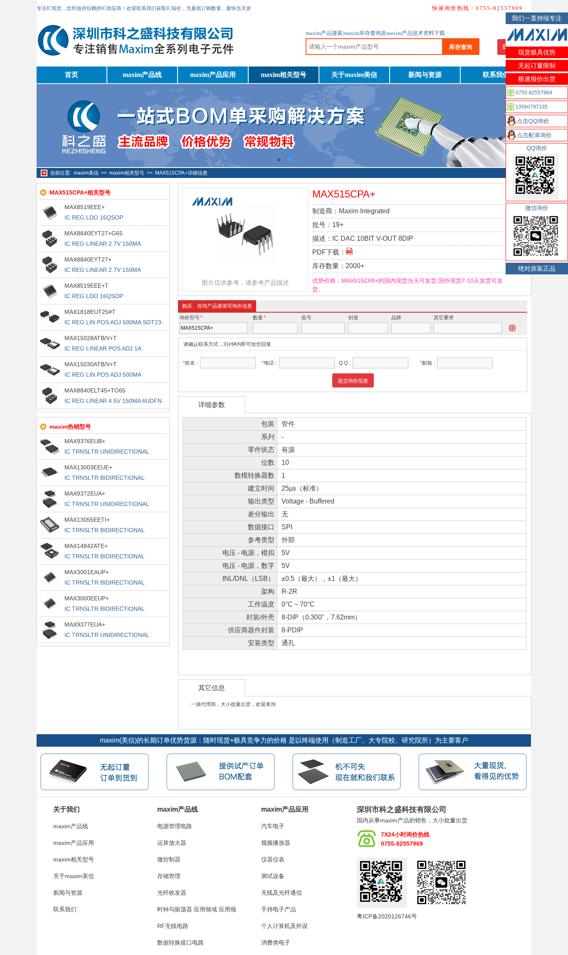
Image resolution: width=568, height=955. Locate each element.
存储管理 (168, 876)
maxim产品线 (142, 74)
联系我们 (496, 74)
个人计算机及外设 (284, 926)
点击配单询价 (534, 135)
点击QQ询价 (533, 121)
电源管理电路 (174, 826)
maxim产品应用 (213, 74)
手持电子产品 (278, 909)
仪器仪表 (272, 859)
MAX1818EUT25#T (90, 311)
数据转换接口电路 (180, 942)
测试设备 (272, 876)
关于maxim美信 (354, 74)
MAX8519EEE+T (86, 285)
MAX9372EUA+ (84, 493)
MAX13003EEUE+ (88, 467)
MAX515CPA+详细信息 (181, 173)
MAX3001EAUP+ (86, 572)
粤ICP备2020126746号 (387, 916)
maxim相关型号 (283, 74)
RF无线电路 (172, 926)
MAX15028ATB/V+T (90, 338)
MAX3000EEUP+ (86, 598)
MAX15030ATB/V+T (90, 364)
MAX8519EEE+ (84, 207)
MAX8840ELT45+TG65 (95, 390)
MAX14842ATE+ (86, 546)
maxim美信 (86, 173)
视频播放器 (275, 842)
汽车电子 (272, 826)
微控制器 (168, 859)
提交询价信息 (353, 381)
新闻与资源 (425, 74)
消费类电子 (275, 942)
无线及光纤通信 (281, 892)
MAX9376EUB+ (84, 441)
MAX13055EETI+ (87, 519)
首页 (71, 74)
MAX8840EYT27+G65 (93, 233)
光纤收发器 (171, 892)
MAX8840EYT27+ (87, 259)
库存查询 (460, 47)
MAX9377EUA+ (84, 624)
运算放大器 (171, 842)
